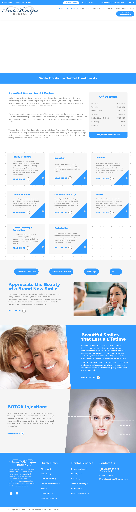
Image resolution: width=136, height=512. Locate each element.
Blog (118, 8)
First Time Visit (47, 479)
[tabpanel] (68, 299)
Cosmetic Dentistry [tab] (26, 271)
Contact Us (127, 8)
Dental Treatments (67, 8)
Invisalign (75, 474)
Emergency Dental (49, 498)
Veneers (74, 479)
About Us (83, 8)
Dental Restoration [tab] (61, 271)
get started (88, 378)
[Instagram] (132, 2)
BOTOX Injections (78, 493)
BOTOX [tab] (116, 271)
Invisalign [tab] (91, 271)
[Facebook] (129, 2)
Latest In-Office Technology (103, 8)
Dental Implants (78, 469)
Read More (14, 311)
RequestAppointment (125, 14)
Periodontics (76, 489)
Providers (13, 433)
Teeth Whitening (78, 484)
